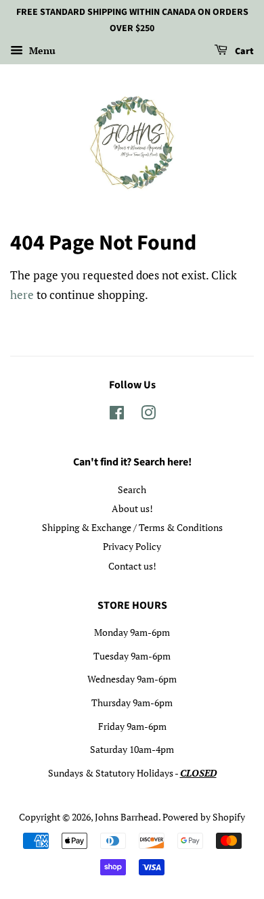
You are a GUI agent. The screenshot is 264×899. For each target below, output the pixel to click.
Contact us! (132, 565)
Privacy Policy (132, 546)
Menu (41, 50)
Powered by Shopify (203, 816)
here (22, 294)
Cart (243, 51)
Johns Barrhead (126, 816)
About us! (132, 508)
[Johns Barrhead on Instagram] (148, 415)
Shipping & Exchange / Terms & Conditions (132, 527)
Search (132, 489)
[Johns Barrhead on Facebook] (117, 415)
